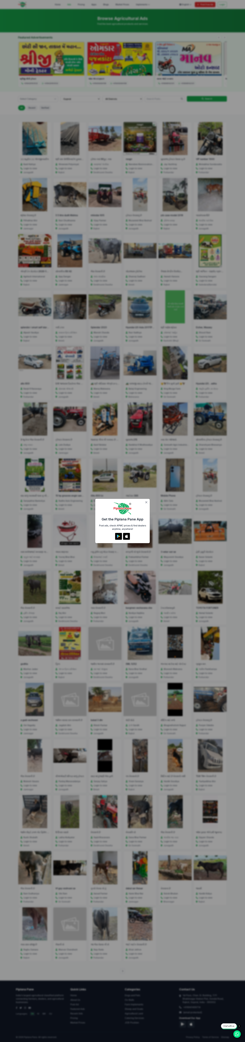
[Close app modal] (146, 502)
